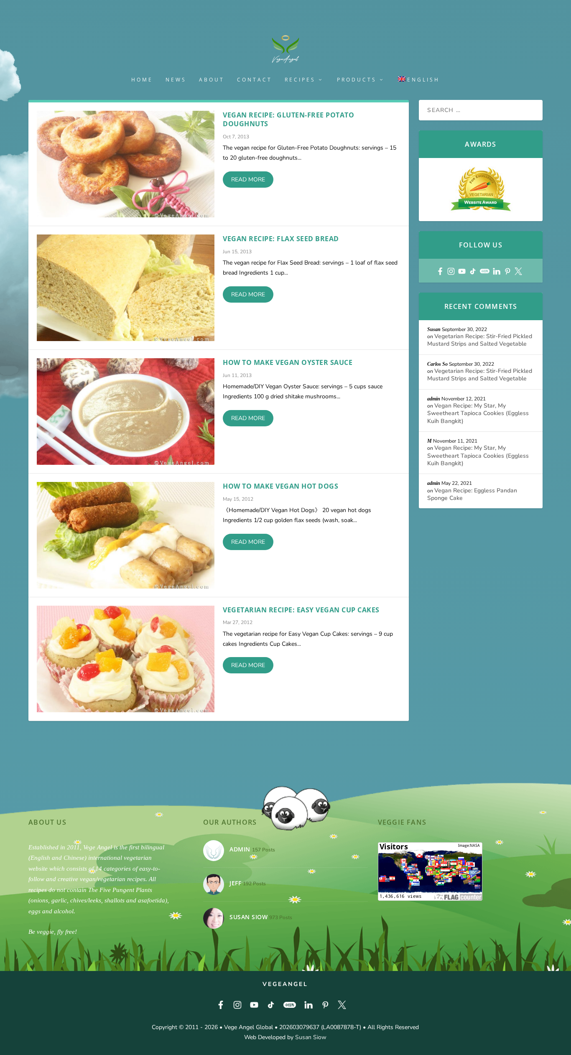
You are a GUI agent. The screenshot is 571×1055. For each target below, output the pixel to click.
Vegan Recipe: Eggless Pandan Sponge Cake (472, 494)
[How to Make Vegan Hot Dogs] (125, 535)
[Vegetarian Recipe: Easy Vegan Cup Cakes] (125, 659)
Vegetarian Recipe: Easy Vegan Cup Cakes (301, 609)
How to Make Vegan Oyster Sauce (287, 362)
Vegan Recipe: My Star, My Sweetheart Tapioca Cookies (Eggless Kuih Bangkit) (478, 413)
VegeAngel (285, 984)
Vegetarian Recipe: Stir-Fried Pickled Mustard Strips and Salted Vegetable (479, 340)
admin (433, 399)
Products (357, 79)
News (176, 79)
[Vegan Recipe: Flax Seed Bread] (125, 287)
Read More (248, 179)
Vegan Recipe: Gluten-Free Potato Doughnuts (288, 119)
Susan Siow (310, 1037)
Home (142, 79)
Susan (434, 329)
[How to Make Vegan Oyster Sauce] (125, 411)
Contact (254, 79)
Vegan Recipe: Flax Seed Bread (281, 238)
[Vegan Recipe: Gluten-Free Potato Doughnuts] (125, 164)
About (211, 79)
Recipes (300, 79)
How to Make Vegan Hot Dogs (280, 486)
